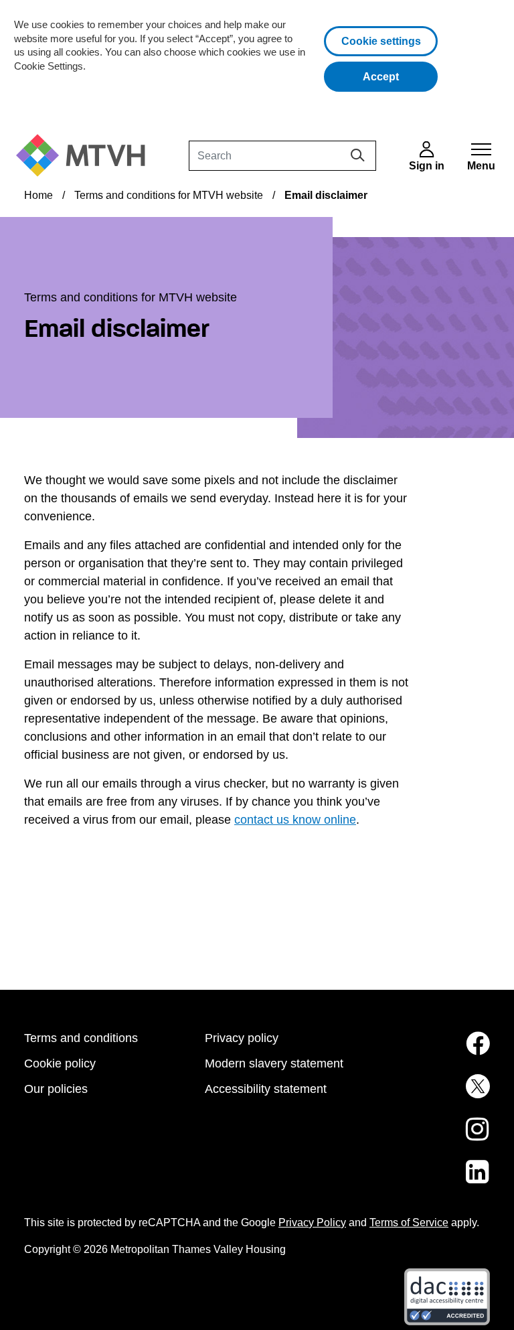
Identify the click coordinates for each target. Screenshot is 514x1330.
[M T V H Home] (85, 155)
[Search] (358, 155)
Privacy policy (241, 1038)
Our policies (56, 1089)
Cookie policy (60, 1063)
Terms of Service (408, 1222)
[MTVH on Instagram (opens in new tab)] (438, 1137)
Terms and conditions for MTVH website (168, 195)
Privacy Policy (312, 1222)
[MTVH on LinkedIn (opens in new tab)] (438, 1180)
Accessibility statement (266, 1089)
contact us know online (295, 819)
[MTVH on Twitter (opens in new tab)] (438, 1094)
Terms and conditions (81, 1038)
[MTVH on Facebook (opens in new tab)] (438, 1051)
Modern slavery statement (274, 1063)
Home (38, 195)
